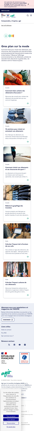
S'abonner (6, 320)
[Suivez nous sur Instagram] (25, 345)
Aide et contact (6, 330)
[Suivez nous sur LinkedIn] (14, 345)
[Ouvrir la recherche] (27, 15)
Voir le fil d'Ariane (6, 25)
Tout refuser (11, 419)
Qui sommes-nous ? (7, 336)
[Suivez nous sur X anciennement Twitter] (9, 345)
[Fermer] (28, 4)
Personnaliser (11, 423)
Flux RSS (3, 333)
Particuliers (5, 11)
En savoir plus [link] (11, 427)
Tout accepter (11, 416)
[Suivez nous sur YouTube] (19, 344)
